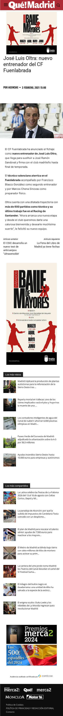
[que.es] (31, 5)
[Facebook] (6, 94)
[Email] (53, 94)
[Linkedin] (45, 94)
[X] (14, 94)
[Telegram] (37, 94)
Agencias (13, 87)
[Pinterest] (22, 94)
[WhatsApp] (30, 94)
